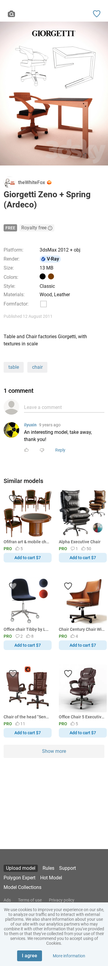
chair (37, 367)
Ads (7, 900)
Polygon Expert (19, 878)
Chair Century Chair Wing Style (82, 629)
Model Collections (22, 887)
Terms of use (30, 900)
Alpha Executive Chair (79, 541)
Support (67, 868)
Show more (54, 751)
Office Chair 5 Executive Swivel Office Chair (82, 716)
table (13, 367)
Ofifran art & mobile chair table (27, 541)
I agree (29, 956)
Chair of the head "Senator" (27, 716)
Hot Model (51, 878)
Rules (48, 868)
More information (69, 955)
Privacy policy (61, 900)
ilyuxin (30, 424)
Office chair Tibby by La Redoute (27, 629)
